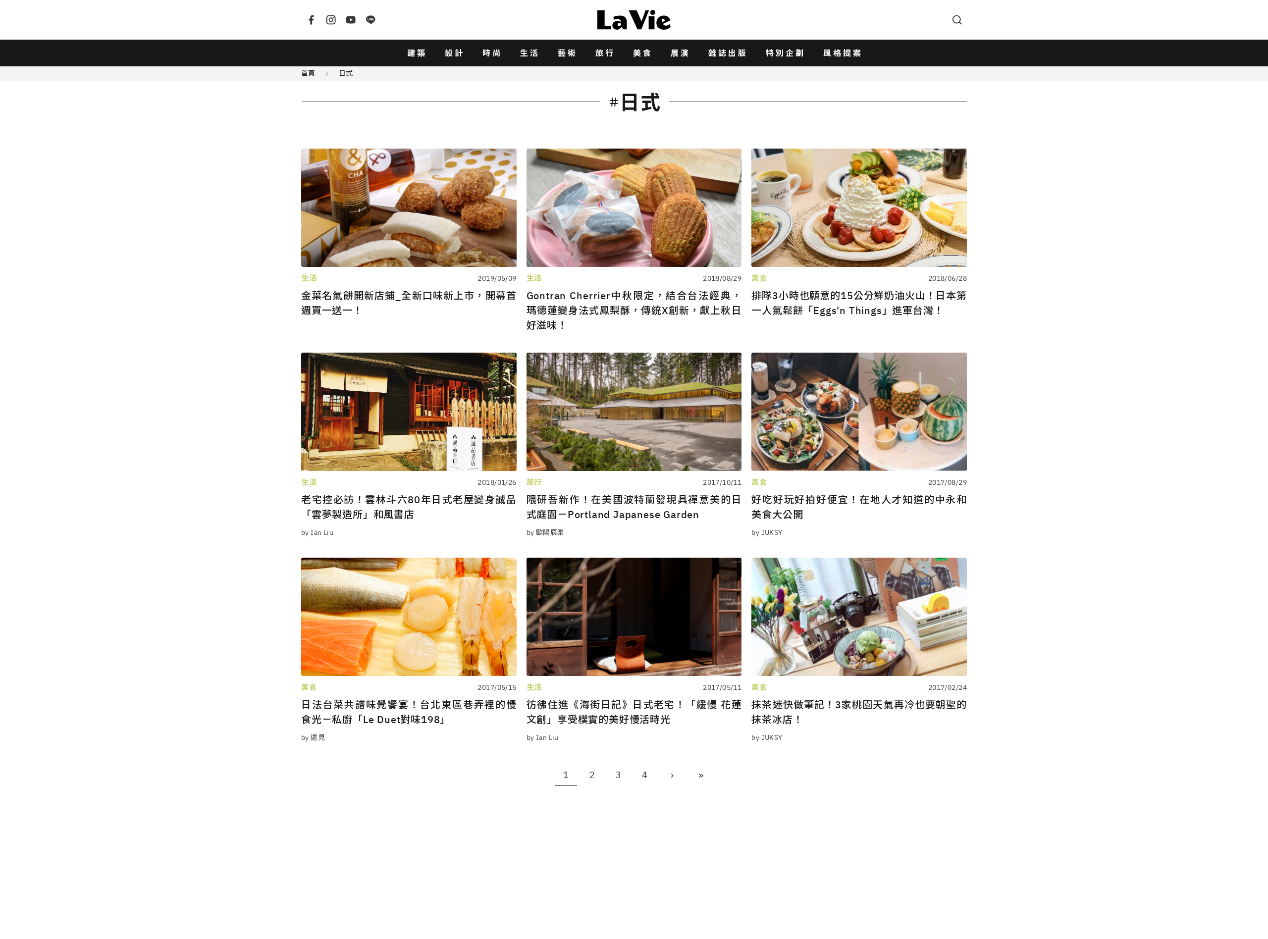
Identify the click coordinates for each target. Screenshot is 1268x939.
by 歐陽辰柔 (546, 532)
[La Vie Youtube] (351, 20)
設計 (455, 53)
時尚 (492, 53)
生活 (530, 53)
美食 (643, 53)
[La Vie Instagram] (331, 20)
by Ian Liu (317, 532)
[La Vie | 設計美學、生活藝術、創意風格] (634, 20)
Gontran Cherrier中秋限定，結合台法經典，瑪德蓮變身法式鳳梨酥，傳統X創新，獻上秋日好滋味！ (634, 310)
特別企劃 (785, 53)
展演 (680, 53)
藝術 (568, 53)
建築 (417, 53)
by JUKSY (766, 532)
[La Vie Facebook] (311, 20)
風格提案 (843, 53)
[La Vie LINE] (370, 20)
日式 (346, 73)
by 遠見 (313, 737)
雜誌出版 (728, 53)
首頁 (308, 73)
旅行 (605, 53)
